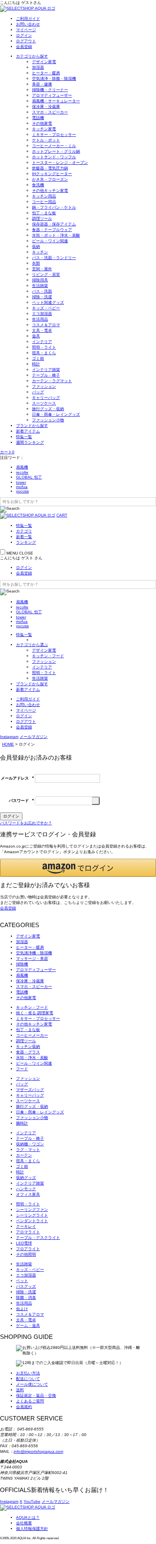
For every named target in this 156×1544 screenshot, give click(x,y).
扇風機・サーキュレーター (56, 101)
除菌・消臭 (26, 1297)
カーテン (24, 1155)
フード (22, 1069)
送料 (20, 1390)
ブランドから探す (32, 425)
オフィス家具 (28, 1194)
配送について (28, 1378)
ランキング (26, 542)
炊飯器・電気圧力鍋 (50, 168)
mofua (22, 487)
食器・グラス (28, 1052)
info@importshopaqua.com (38, 1451)
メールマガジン (34, 736)
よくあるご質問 (30, 1401)
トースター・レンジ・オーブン (60, 162)
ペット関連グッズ (48, 302)
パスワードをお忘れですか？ (26, 823)
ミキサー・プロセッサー (54, 134)
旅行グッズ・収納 (48, 409)
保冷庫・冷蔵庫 (46, 106)
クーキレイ (26, 1226)
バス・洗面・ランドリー (54, 257)
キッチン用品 (44, 196)
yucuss (22, 491)
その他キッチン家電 (50, 190)
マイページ (26, 30)
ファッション (44, 386)
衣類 (36, 263)
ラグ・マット (28, 1149)
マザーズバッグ (30, 1089)
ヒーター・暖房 (46, 73)
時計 (36, 364)
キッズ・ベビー (46, 308)
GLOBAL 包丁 (29, 477)
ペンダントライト (32, 1221)
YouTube (32, 1501)
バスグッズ (26, 1286)
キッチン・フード (48, 656)
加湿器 (38, 67)
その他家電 (42, 123)
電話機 (38, 118)
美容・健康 (42, 84)
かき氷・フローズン (50, 179)
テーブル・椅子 (46, 375)
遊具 (36, 336)
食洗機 (38, 185)
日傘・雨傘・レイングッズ (56, 414)
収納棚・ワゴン (30, 1144)
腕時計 (22, 1123)
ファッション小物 (48, 420)
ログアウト (26, 41)
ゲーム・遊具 (28, 1325)
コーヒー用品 (44, 201)
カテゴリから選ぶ (32, 644)
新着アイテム (28, 431)
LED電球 (24, 1243)
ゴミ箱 (38, 358)
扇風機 (22, 467)
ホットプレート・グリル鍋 (56, 151)
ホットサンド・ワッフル (54, 157)
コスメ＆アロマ (46, 325)
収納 (36, 246)
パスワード (21, 800)
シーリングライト (32, 1215)
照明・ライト (44, 347)
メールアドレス (17, 778)
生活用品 (40, 319)
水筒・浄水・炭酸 (32, 1057)
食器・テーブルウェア (52, 229)
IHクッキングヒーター (52, 174)
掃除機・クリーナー (50, 90)
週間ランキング (30, 442)
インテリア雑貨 (46, 369)
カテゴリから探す (32, 56)
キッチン (40, 252)
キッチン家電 (44, 129)
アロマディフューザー (52, 95)
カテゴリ (24, 531)
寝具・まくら (44, 353)
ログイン (24, 35)
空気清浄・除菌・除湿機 (54, 78)
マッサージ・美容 (32, 958)
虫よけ (22, 1309)
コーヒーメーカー (32, 1035)
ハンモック (26, 1189)
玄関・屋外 (42, 269)
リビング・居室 (46, 274)
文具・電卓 (42, 330)
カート (7, 452)
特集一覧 (24, 437)
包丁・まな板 (44, 213)
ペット (22, 1281)
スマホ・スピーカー (50, 112)
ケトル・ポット (46, 140)
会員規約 (24, 1406)
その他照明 (26, 1254)
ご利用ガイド (28, 18)
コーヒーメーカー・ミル (54, 146)
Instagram (9, 736)
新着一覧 (24, 537)
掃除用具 (40, 280)
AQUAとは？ (28, 1517)
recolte (22, 472)
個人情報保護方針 (32, 1528)
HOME (8, 744)
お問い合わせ (28, 24)
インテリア (42, 341)
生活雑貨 (40, 285)
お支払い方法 (28, 1373)
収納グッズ (26, 1177)
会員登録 (24, 46)
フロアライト (28, 1249)
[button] (78, 868)
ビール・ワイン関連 (50, 241)
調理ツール (42, 218)
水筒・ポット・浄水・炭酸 (56, 235)
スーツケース (44, 403)
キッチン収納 (28, 1046)
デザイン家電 (44, 62)
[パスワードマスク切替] (96, 801)
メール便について (32, 1384)
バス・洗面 (42, 291)
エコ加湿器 (42, 313)
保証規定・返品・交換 (36, 1395)
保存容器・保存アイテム (54, 224)
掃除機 (22, 964)
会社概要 (24, 1523)
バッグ (38, 392)
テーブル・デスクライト (38, 1237)
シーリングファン (32, 1209)
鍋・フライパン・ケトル (54, 207)
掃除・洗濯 (42, 297)
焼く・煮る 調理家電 (34, 1013)
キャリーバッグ (46, 397)
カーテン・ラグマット (52, 381)
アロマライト (28, 1232)
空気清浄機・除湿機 (34, 953)
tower (21, 482)
